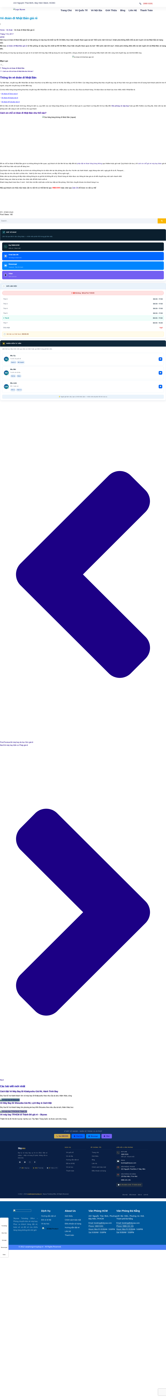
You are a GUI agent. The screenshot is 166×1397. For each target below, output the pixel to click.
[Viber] (30, 1162)
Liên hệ (133, 10)
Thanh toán (146, 10)
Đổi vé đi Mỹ (70, 1163)
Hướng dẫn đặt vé (72, 1160)
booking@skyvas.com (128, 1163)
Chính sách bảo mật (99, 1167)
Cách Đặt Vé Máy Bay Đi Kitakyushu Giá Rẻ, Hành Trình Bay (29, 1091)
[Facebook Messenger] (25, 1162)
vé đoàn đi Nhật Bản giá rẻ (17, 46)
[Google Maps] (35, 1162)
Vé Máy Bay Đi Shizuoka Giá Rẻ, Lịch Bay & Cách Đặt (26, 1103)
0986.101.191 (126, 1180)
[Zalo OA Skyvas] (20, 1162)
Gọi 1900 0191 (63, 1136)
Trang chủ (95, 1152)
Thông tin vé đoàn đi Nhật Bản (13, 68)
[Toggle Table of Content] (1, 65)
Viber (108, 1136)
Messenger (94, 1136)
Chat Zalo (79, 1136)
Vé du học (69, 1167)
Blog (122, 10)
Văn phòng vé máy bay (120, 106)
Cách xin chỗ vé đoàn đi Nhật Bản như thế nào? (18, 71)
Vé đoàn (9, 30)
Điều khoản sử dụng (99, 1171)
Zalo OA (75, 188)
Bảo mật (125, 1194)
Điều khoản (132, 1194)
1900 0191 (125, 1154)
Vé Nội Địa (96, 10)
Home (2, 30)
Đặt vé (140, 1194)
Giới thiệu (111, 10)
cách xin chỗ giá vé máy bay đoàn (150, 163)
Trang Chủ (66, 10)
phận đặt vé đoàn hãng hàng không (89, 163)
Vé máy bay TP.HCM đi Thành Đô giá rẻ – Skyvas (23, 1114)
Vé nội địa (69, 1156)
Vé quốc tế (81, 10)
